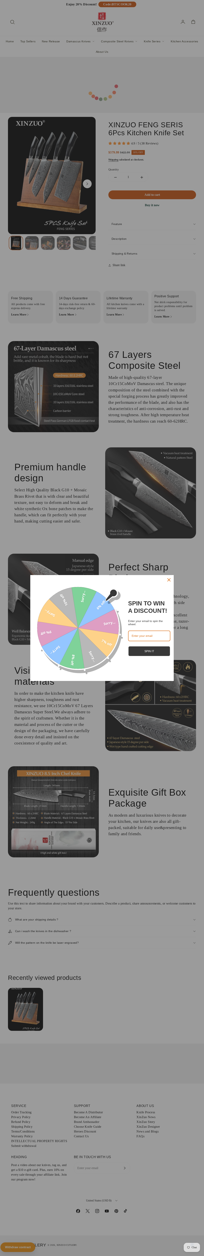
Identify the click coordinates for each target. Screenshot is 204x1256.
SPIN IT (149, 651)
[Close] (169, 580)
